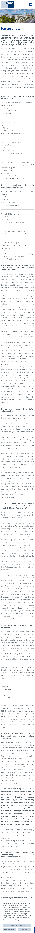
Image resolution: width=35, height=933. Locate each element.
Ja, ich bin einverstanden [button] (17, 926)
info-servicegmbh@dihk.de (16, 133)
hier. (12, 922)
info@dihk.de (10, 114)
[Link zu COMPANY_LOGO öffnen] (7, 4)
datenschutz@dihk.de (13, 205)
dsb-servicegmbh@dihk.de (15, 222)
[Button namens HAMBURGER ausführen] (30, 4)
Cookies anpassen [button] (9, 929)
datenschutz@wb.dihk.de (15, 179)
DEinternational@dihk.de (15, 153)
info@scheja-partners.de (14, 259)
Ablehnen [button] (24, 929)
